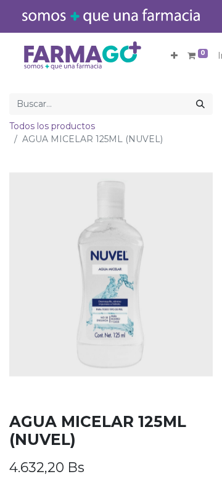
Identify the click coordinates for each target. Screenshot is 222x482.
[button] (174, 55)
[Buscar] (200, 104)
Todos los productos (52, 126)
